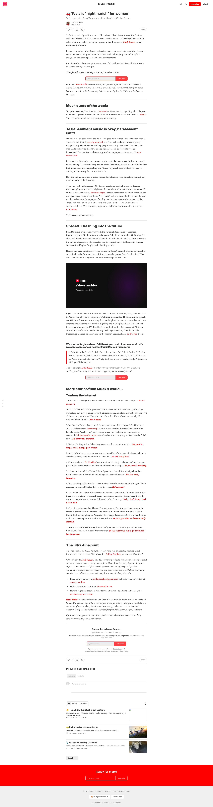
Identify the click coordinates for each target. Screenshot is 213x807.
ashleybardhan (78, 582)
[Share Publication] (185, 4)
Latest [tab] (74, 704)
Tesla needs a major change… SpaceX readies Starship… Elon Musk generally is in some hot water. (96, 714)
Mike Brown (82, 733)
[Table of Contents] (2, 403)
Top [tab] (68, 704)
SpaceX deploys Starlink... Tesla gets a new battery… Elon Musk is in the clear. (95, 746)
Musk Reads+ (129, 42)
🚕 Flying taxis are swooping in (82, 727)
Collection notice (124, 791)
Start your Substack (100, 797)
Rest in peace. (95, 419)
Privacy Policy (123, 651)
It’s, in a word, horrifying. (135, 465)
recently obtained (95, 142)
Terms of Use (117, 649)
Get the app (117, 797)
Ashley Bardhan (77, 22)
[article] (106, 715)
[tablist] (75, 676)
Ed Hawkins (90, 462)
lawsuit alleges (98, 192)
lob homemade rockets (87, 435)
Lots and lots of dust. (120, 456)
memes (143, 114)
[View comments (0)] (77, 30)
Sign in (206, 4)
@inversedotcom (104, 586)
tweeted (103, 111)
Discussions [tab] (83, 704)
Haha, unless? (118, 487)
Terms (114, 791)
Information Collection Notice (106, 651)
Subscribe (195, 4)
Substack (95, 802)
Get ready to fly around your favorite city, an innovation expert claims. (93, 730)
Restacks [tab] (81, 676)
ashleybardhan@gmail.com (105, 579)
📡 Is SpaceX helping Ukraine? (81, 742)
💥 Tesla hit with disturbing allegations (86, 710)
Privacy (107, 791)
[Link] (63, 105)
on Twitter (132, 334)
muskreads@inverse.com (81, 594)
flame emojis (92, 428)
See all (70, 758)
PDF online (71, 209)
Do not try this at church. (83, 438)
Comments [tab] (71, 676)
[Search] (181, 4)
